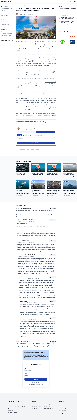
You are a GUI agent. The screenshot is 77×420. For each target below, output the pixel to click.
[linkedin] (40, 122)
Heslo (25, 378)
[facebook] (35, 122)
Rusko (28, 153)
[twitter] (37, 122)
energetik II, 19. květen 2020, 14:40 (32, 283)
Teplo (1, 22)
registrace (29, 361)
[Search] (71, 1)
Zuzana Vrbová (23, 13)
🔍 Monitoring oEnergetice (6, 33)
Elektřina (2, 19)
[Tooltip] (12, 40)
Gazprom (22, 153)
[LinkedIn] (65, 418)
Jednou (26, 131)
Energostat (2, 10)
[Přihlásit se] (74, 1)
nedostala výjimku (40, 91)
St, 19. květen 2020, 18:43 (31, 307)
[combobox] (68, 6)
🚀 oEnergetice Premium (5, 31)
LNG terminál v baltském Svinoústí (30, 115)
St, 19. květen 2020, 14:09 (29, 260)
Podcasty (2, 26)
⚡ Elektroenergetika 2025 (6, 8)
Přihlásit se (36, 384)
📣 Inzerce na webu (4, 37)
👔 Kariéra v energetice (5, 35)
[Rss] (68, 418)
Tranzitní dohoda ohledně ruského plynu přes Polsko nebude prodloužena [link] (40, 5)
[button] (62, 28)
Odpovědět (54, 212)
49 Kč (19, 135)
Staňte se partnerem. (68, 45)
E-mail (25, 372)
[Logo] (5, 1)
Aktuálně (2, 17)
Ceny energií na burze (5, 12)
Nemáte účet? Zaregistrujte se (36, 388)
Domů (17, 5)
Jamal (37, 153)
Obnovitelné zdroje (4, 24)
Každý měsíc (45, 131)
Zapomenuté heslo (36, 387)
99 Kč (24, 135)
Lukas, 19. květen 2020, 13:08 (29, 225)
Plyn (1, 21)
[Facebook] (60, 418)
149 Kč (29, 135)
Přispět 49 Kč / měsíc (36, 147)
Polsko (32, 153)
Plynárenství (22, 5)
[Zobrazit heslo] (46, 380)
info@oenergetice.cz (12, 417)
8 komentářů (31, 14)
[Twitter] (63, 418)
